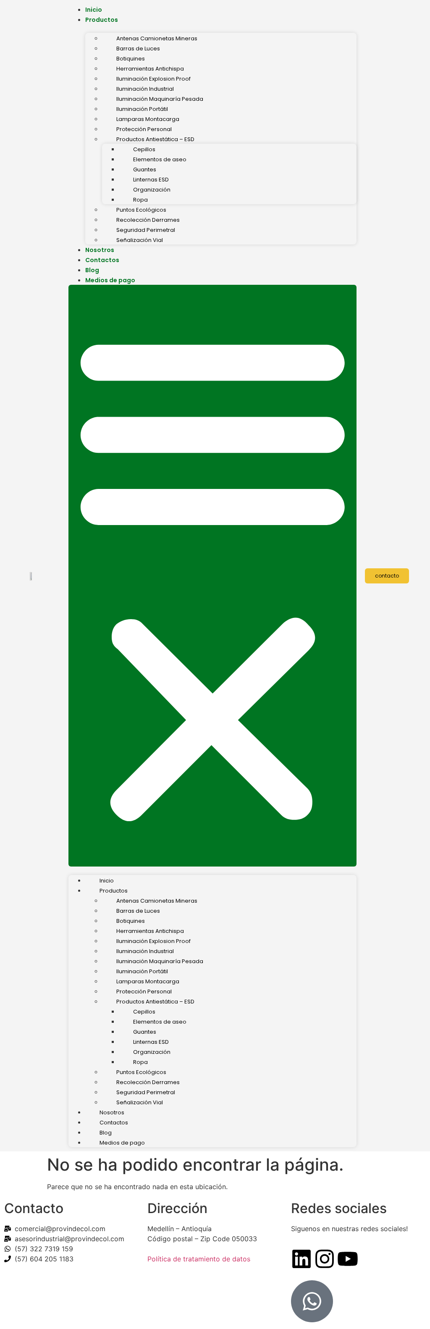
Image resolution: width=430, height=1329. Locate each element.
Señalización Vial (139, 240)
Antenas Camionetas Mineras (156, 38)
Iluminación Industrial (145, 89)
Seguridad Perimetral (145, 230)
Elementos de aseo (159, 159)
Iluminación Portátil (142, 109)
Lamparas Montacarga (147, 119)
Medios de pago (110, 280)
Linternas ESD (151, 180)
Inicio (93, 9)
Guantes (144, 169)
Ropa (140, 200)
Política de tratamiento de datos (198, 1259)
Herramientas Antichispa (150, 69)
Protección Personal (144, 129)
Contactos (102, 260)
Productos (101, 20)
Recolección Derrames (148, 220)
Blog (92, 270)
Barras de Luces (138, 49)
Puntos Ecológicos (141, 210)
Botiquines (130, 59)
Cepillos (144, 149)
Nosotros (99, 250)
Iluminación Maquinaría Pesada (159, 99)
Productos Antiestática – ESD (155, 139)
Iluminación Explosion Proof (153, 79)
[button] (212, 576)
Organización (151, 190)
